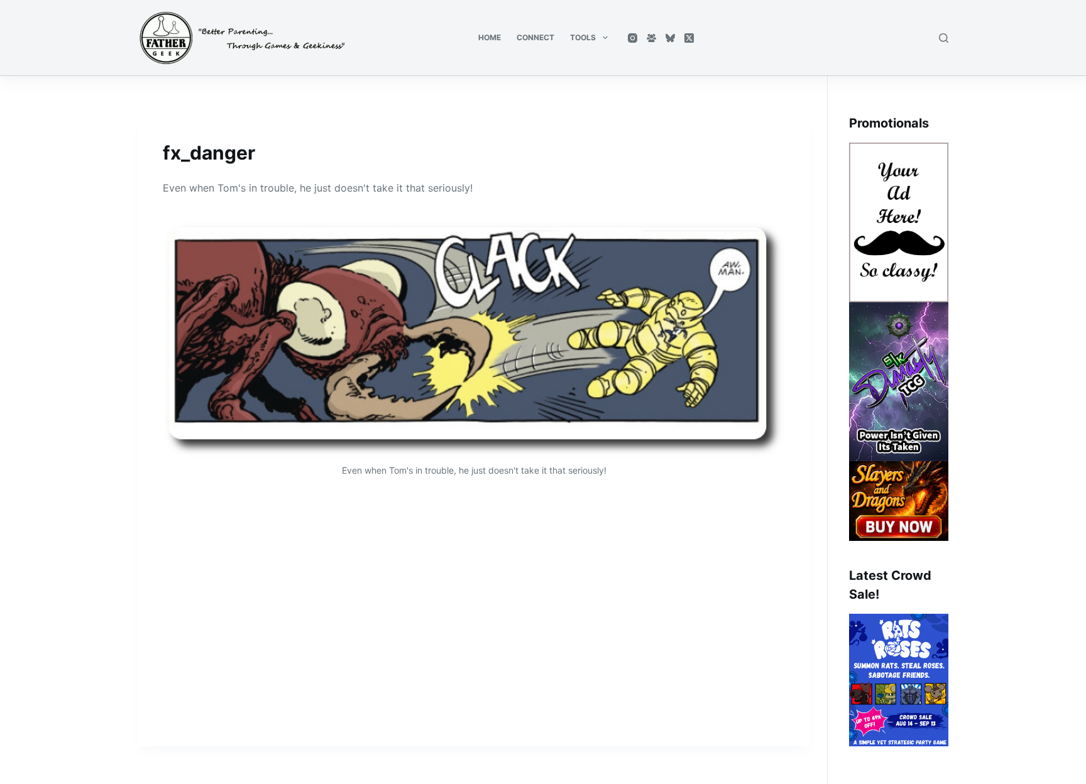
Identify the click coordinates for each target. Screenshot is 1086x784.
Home (489, 37)
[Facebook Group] (651, 38)
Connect (535, 37)
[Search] (943, 38)
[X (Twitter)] (689, 38)
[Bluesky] (670, 38)
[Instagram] (632, 38)
